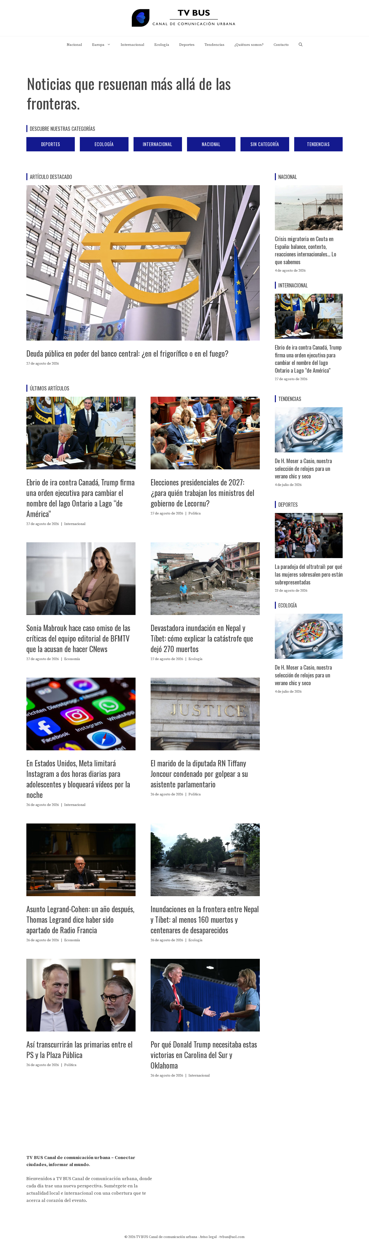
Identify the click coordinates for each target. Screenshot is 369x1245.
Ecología (161, 44)
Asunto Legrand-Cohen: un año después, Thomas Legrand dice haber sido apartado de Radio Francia (80, 919)
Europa (98, 44)
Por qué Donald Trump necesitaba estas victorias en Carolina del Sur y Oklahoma (204, 1055)
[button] (301, 44)
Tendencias (214, 44)
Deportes (187, 44)
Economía (72, 659)
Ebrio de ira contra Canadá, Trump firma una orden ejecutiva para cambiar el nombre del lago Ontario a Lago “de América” (80, 497)
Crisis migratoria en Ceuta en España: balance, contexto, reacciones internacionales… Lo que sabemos (305, 250)
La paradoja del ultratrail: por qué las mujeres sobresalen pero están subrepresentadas (309, 574)
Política (195, 513)
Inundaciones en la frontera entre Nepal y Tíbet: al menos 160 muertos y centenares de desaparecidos (205, 919)
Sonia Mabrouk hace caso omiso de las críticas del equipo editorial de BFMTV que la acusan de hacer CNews (78, 638)
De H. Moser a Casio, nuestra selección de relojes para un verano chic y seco (303, 468)
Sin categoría (265, 144)
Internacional (132, 44)
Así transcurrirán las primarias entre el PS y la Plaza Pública (79, 1049)
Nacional (74, 44)
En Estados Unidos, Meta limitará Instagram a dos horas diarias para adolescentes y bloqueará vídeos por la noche (78, 778)
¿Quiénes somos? (249, 44)
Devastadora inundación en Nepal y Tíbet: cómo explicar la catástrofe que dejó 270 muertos (202, 638)
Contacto (281, 44)
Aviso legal (208, 1237)
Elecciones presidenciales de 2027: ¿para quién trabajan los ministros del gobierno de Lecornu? (202, 492)
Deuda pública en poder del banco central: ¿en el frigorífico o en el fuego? (127, 353)
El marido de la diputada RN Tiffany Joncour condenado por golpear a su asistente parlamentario (199, 773)
